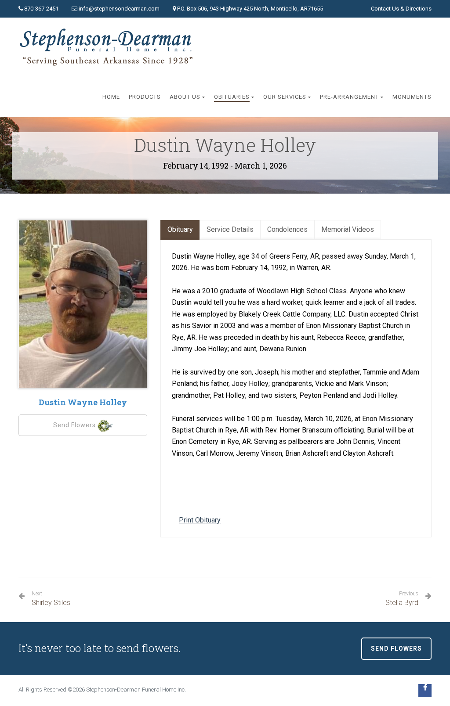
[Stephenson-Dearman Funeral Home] (108, 47)
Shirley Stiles (51, 599)
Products (145, 97)
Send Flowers (75, 425)
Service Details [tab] (230, 229)
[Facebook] (425, 690)
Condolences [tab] (287, 229)
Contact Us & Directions (401, 8)
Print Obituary (200, 520)
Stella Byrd (401, 599)
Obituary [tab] (180, 229)
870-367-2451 (41, 8)
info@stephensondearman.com (119, 8)
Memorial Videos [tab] (347, 229)
